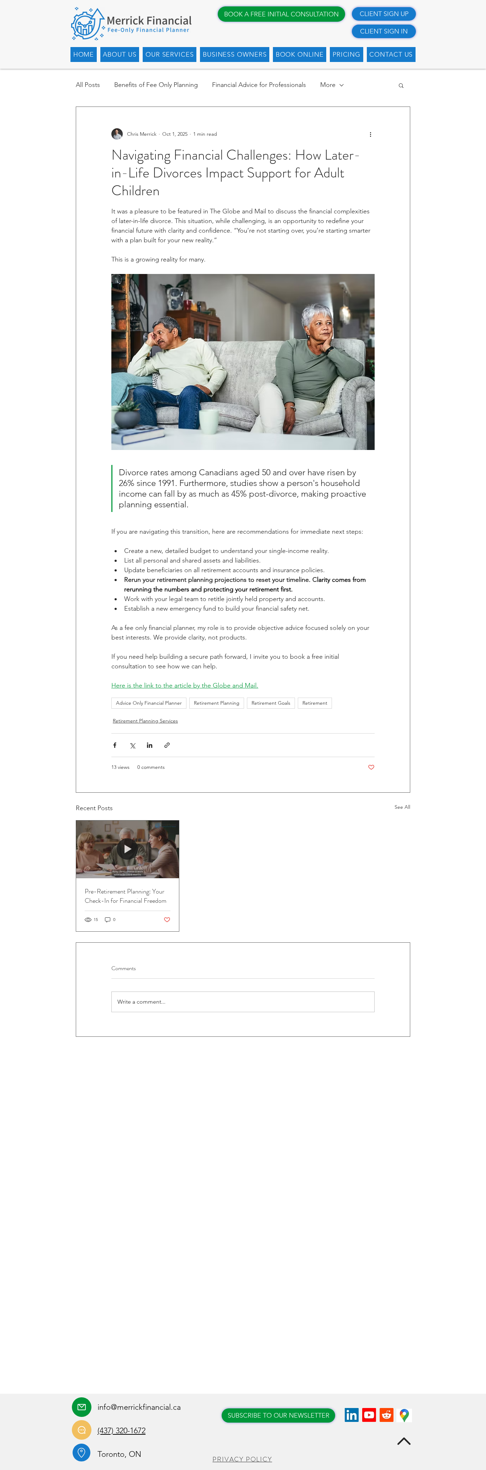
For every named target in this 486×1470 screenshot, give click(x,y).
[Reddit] (386, 1415)
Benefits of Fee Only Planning (156, 85)
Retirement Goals (271, 703)
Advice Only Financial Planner (149, 703)
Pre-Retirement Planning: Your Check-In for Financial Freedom (126, 896)
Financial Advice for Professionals (259, 85)
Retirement (314, 703)
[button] (119, 54)
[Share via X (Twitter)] (132, 745)
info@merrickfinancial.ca (139, 1407)
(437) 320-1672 (121, 1430)
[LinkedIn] (352, 1415)
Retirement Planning (216, 703)
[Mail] (81, 1407)
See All (402, 807)
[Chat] (81, 1430)
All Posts (88, 85)
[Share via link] (167, 745)
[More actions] (370, 134)
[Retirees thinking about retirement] (127, 849)
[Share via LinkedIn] (149, 745)
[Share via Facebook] (114, 745)
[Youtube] (369, 1415)
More (328, 85)
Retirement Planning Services (145, 721)
